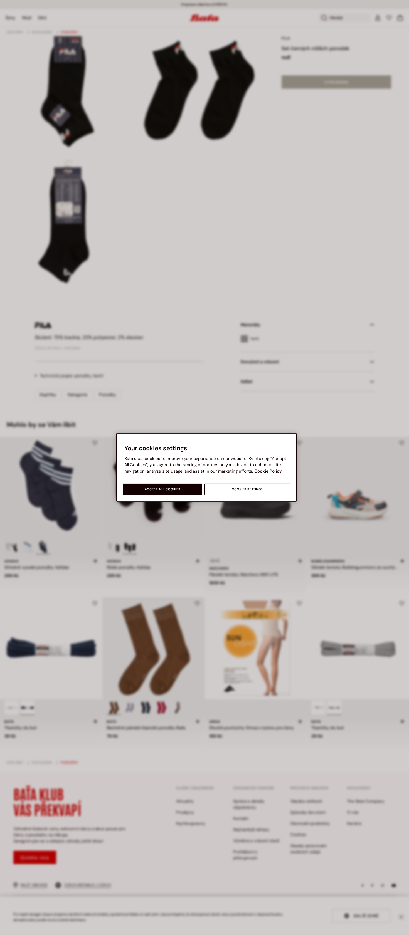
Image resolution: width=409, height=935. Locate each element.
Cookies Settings (247, 489)
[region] (206, 467)
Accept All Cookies (162, 489)
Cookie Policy (268, 471)
